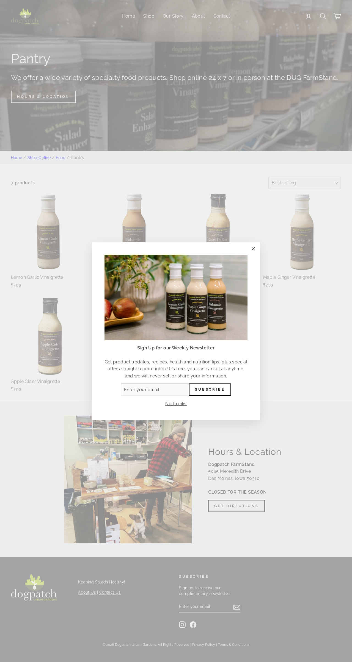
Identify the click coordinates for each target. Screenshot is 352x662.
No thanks (176, 403)
